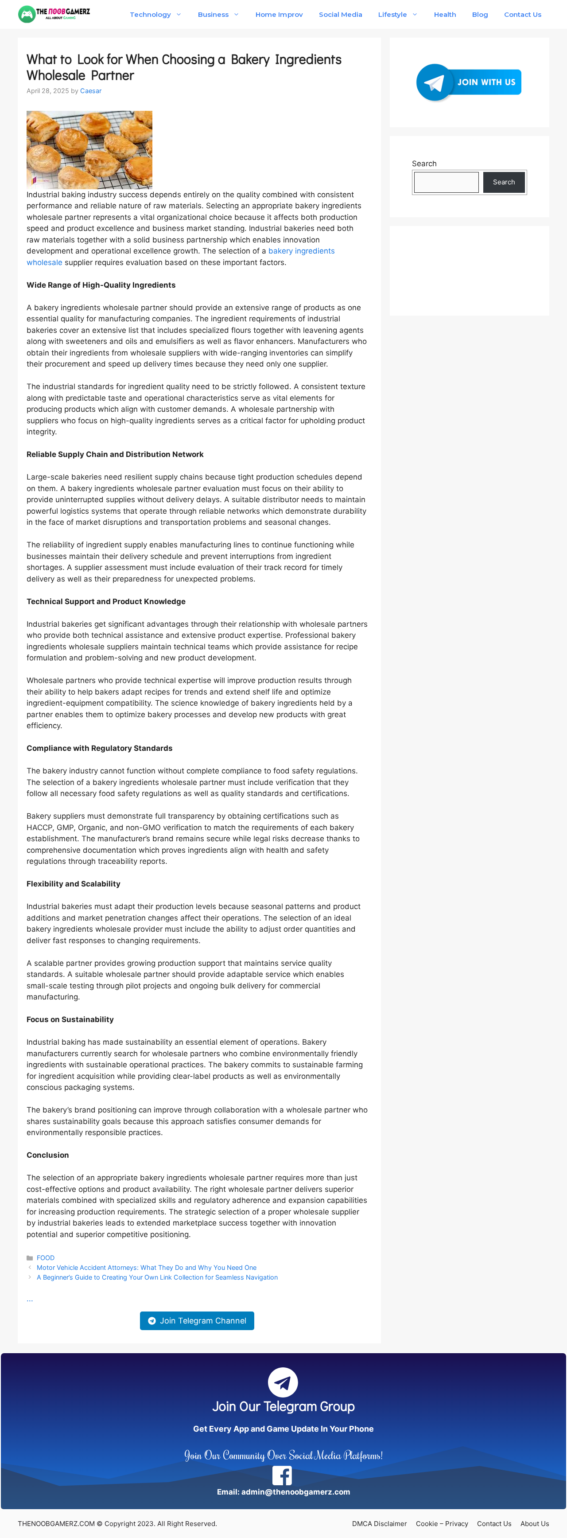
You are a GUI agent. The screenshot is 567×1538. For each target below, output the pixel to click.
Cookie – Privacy (442, 1523)
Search (424, 163)
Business (213, 14)
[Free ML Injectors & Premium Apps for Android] (54, 14)
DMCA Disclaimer (379, 1523)
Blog (480, 14)
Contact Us (522, 14)
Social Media (340, 14)
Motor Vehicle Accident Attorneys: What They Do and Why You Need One (146, 1267)
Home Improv (279, 14)
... (30, 1298)
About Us (534, 1523)
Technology (150, 14)
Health (445, 14)
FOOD (45, 1257)
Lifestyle (392, 14)
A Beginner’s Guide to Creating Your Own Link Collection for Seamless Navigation (157, 1277)
